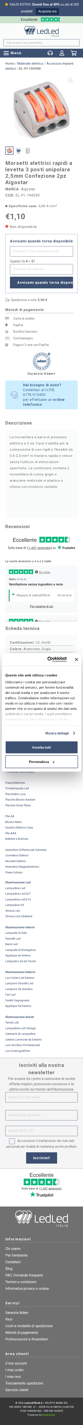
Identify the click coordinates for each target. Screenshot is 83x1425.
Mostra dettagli (57, 733)
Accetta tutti (41, 747)
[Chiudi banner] (76, 659)
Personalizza (39, 762)
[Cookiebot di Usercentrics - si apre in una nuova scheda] (49, 659)
